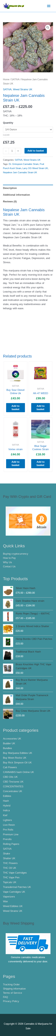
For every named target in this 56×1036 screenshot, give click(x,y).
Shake (6, 853)
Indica (6, 810)
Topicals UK (9, 882)
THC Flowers (10, 863)
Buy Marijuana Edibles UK (17, 753)
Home (6, 79)
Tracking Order (11, 984)
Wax (5, 901)
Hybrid (6, 805)
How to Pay (9, 558)
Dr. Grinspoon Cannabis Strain (24, 164)
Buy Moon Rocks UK (14, 757)
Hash (6, 800)
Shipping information (14, 988)
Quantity (8, 122)
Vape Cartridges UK (14, 891)
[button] (47, 27)
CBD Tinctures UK (13, 781)
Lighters (7, 820)
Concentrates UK (12, 791)
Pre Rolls (8, 829)
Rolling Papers (11, 844)
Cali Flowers (10, 767)
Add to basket (35, 150)
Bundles (7, 748)
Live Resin (9, 824)
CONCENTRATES (13, 786)
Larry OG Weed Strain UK (35, 168)
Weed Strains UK (22, 89)
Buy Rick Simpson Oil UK (17, 762)
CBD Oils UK (10, 777)
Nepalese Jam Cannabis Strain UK (20, 172)
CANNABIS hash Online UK (18, 772)
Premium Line (10, 834)
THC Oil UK (9, 868)
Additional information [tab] (16, 194)
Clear (6, 135)
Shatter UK (9, 858)
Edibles (7, 796)
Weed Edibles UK (13, 906)
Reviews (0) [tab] (10, 201)
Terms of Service (12, 992)
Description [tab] (10, 188)
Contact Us (9, 566)
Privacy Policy (11, 1001)
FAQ (5, 997)
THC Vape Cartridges (15, 872)
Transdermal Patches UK (17, 887)
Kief (5, 815)
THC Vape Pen (11, 877)
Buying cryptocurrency (15, 553)
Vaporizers (9, 896)
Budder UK (9, 743)
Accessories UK (12, 738)
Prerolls (7, 839)
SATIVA (15, 79)
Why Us (7, 562)
